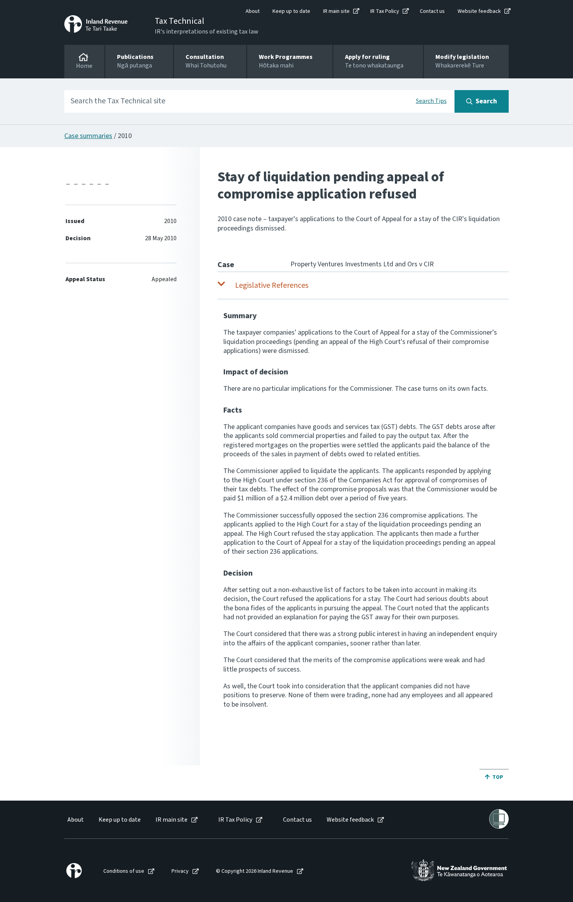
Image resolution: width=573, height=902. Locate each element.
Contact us (432, 11)
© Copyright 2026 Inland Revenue (254, 871)
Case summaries (88, 136)
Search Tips (431, 101)
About (253, 11)
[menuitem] (75, 820)
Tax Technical (179, 21)
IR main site (336, 11)
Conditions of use (123, 871)
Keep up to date (291, 11)
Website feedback (479, 11)
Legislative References (271, 285)
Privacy (180, 871)
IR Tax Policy (384, 11)
